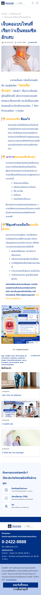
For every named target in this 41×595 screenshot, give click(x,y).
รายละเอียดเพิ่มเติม (11, 580)
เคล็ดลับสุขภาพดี (15, 14)
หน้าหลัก (4, 14)
